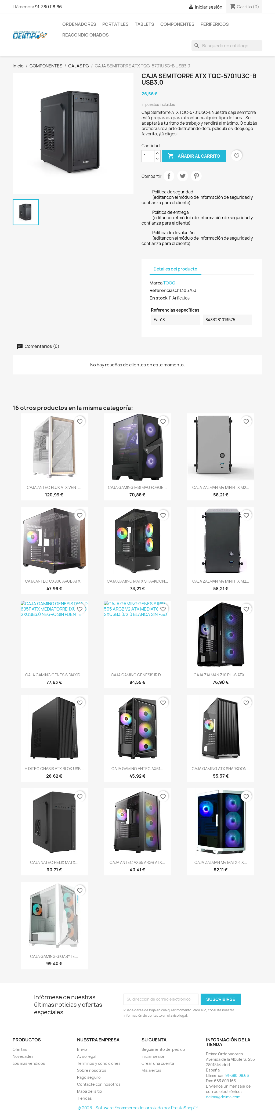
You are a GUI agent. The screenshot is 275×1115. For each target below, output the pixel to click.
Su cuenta (154, 1040)
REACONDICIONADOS (85, 35)
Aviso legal (86, 1056)
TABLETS (144, 24)
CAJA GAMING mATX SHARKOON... (137, 581)
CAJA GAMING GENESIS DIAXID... (54, 674)
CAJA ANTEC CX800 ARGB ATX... (54, 581)
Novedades (23, 1056)
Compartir (169, 176)
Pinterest (196, 176)
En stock (159, 298)
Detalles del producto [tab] (175, 269)
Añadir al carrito (194, 156)
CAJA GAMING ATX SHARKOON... (221, 768)
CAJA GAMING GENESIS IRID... (137, 674)
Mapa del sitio (89, 1091)
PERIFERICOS (215, 24)
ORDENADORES (79, 24)
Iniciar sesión (153, 1056)
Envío (82, 1049)
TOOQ (169, 283)
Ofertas (20, 1049)
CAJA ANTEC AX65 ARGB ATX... (137, 862)
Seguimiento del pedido (163, 1049)
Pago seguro (89, 1077)
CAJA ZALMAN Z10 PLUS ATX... (221, 674)
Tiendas (84, 1098)
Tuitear (182, 176)
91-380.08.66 (48, 7)
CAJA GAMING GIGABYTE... (54, 956)
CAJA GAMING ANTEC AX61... (137, 768)
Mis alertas (151, 1070)
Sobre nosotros (91, 1070)
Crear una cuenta (158, 1063)
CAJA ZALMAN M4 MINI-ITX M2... (220, 487)
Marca (156, 283)
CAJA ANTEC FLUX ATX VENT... (54, 487)
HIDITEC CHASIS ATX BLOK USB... (54, 768)
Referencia (161, 290)
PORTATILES (115, 24)
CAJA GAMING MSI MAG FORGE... (137, 487)
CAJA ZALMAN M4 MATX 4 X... (220, 862)
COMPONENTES (177, 24)
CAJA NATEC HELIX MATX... (54, 862)
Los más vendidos (29, 1063)
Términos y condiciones (99, 1063)
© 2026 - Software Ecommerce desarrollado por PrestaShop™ (138, 1108)
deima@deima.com (223, 1096)
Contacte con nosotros (99, 1084)
